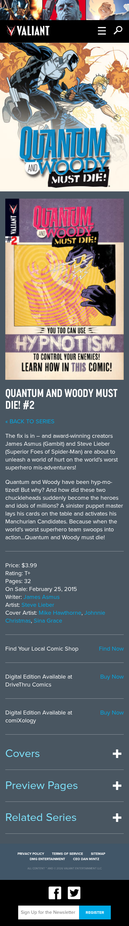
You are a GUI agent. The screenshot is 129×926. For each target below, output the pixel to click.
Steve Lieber (38, 604)
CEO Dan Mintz (86, 859)
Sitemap (98, 854)
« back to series (30, 421)
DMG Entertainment (47, 859)
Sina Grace (48, 620)
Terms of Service (67, 854)
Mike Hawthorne (60, 612)
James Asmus (41, 597)
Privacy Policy (31, 854)
